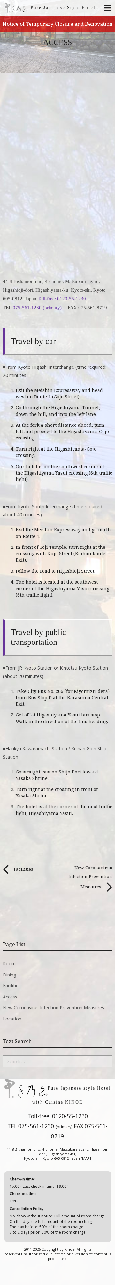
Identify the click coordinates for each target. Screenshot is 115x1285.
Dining (9, 975)
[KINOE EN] (16, 8)
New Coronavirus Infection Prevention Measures (90, 877)
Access (10, 997)
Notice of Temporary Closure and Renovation (57, 23)
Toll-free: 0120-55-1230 (62, 298)
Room (9, 964)
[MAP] (86, 1158)
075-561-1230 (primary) (38, 307)
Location (12, 1019)
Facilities (22, 869)
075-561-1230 (45, 1126)
